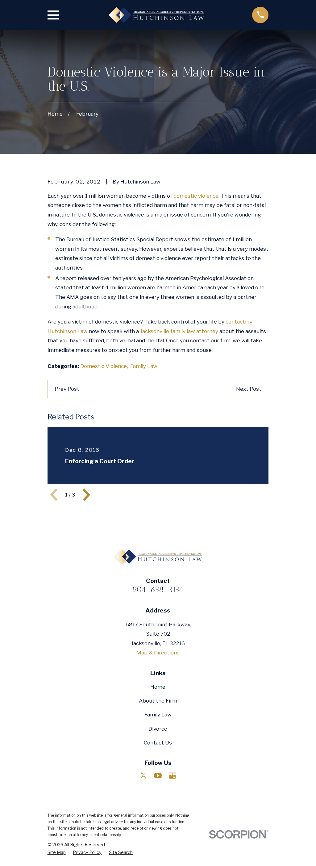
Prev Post (67, 389)
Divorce (157, 729)
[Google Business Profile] (172, 775)
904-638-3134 (157, 589)
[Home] (155, 15)
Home (157, 687)
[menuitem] (57, 852)
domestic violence (195, 196)
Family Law (143, 366)
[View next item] (86, 495)
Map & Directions (158, 653)
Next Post (248, 389)
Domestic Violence (103, 366)
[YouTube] (158, 775)
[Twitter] (143, 775)
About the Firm (158, 701)
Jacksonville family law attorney (179, 331)
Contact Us (158, 743)
